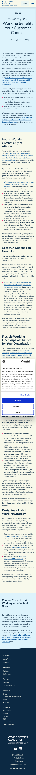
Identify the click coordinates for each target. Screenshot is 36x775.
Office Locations (8, 725)
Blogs (5, 694)
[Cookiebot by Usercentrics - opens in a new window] (22, 361)
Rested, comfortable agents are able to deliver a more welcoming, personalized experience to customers (17, 285)
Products (6, 655)
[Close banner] (33, 361)
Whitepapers (7, 702)
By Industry (7, 674)
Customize (17, 406)
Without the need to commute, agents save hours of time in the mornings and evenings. (19, 184)
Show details (25, 395)
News (5, 699)
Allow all (18, 400)
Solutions (6, 668)
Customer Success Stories (12, 697)
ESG (4, 719)
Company (6, 707)
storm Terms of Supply (18, 764)
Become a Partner (9, 685)
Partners (6, 679)
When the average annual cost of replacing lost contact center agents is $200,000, (17, 158)
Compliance (19, 761)
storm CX (7, 659)
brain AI (6, 663)
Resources (6, 690)
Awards (5, 714)
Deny (18, 412)
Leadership (7, 722)
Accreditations (8, 711)
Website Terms (19, 758)
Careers (6, 716)
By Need (6, 671)
